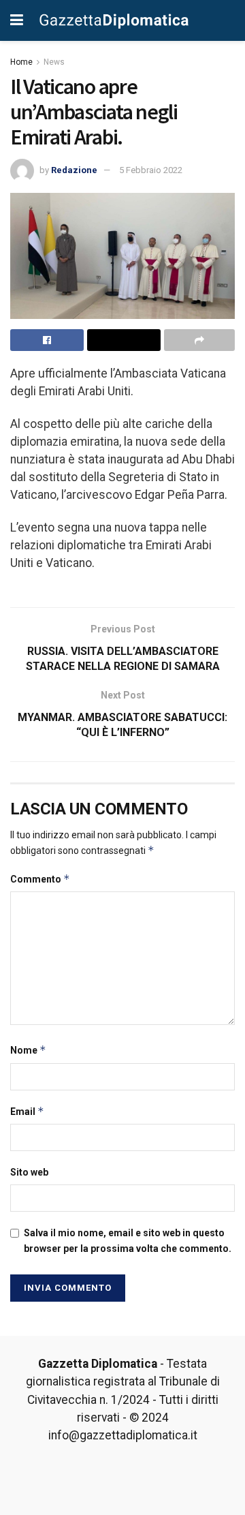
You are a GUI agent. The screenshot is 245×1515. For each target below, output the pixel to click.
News (54, 62)
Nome (28, 1049)
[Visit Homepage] (114, 20)
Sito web (29, 1172)
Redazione (74, 170)
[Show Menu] (16, 20)
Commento (40, 878)
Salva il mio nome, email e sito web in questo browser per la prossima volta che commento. (127, 1240)
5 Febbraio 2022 (150, 170)
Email (27, 1111)
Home (21, 62)
